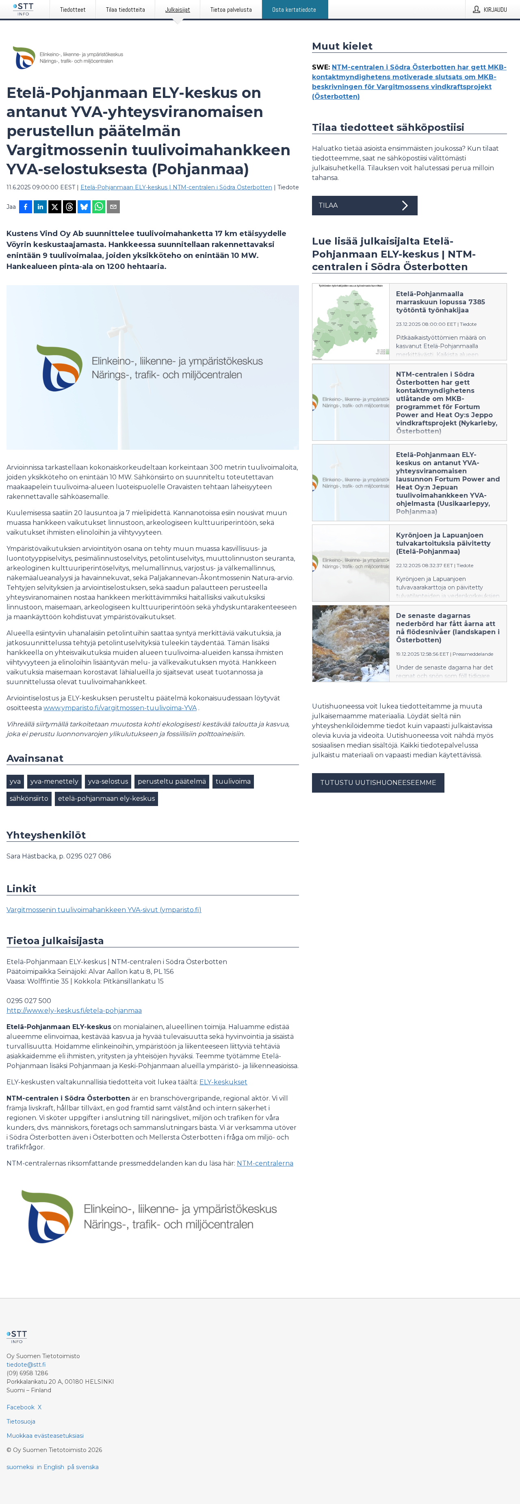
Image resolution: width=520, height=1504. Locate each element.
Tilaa (328, 205)
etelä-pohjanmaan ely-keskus (106, 798)
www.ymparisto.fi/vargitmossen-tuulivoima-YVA (120, 708)
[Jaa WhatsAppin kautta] (98, 207)
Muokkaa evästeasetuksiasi (45, 1435)
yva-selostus (108, 781)
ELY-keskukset (223, 1082)
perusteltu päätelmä (172, 781)
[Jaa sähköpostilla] (113, 207)
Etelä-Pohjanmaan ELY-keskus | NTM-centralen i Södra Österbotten (176, 187)
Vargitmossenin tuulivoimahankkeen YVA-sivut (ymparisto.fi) (104, 910)
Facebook (20, 1407)
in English (50, 1467)
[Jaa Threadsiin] (69, 207)
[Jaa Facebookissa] (25, 207)
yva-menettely (54, 781)
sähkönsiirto (29, 798)
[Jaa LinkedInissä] (40, 207)
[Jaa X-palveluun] (54, 207)
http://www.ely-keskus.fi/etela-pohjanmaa (74, 1010)
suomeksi (20, 1467)
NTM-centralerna (265, 1163)
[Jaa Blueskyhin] (84, 207)
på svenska (83, 1467)
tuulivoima (233, 781)
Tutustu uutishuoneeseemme (378, 783)
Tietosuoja (20, 1421)
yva (15, 781)
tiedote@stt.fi (26, 1364)
